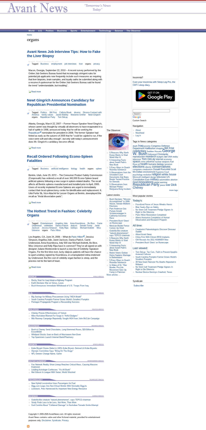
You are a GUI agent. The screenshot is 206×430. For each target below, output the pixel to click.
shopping (160, 148)
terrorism (168, 164)
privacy (96, 64)
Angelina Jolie (61, 223)
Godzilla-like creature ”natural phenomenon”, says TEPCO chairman (61, 400)
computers (137, 169)
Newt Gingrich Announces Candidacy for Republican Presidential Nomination (60, 102)
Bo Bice (91, 223)
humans (152, 164)
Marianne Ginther (78, 115)
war (168, 184)
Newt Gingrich (94, 115)
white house (169, 174)
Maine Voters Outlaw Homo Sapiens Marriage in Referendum (119, 255)
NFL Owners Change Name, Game (46, 354)
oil (139, 164)
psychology (138, 175)
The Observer (133, 30)
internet (159, 159)
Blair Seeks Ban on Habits (147, 207)
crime (143, 162)
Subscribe (139, 285)
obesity (148, 167)
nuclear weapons (162, 162)
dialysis (74, 225)
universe (150, 161)
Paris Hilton (56, 230)
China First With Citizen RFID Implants (153, 237)
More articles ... (113, 275)
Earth (147, 180)
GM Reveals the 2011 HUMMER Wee (152, 240)
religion (156, 174)
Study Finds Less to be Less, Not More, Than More (53, 402)
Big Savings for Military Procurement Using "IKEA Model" (56, 297)
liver (81, 64)
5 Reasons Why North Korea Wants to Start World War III (119, 154)
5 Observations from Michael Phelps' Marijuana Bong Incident (120, 186)
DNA (170, 157)
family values (47, 115)
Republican (34, 132)
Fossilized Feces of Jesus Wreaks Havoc (154, 204)
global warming (160, 182)
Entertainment (88, 30)
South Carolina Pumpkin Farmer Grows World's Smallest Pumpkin (60, 299)
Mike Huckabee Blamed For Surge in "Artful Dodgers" (54, 316)
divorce (77, 112)
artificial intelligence (59, 168)
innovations (146, 182)
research (151, 156)
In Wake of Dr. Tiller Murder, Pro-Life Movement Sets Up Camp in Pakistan (118, 268)
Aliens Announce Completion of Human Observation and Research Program (153, 218)
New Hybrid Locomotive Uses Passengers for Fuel (53, 383)
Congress (156, 146)
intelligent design (148, 177)
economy (168, 159)
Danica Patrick (61, 225)
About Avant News (144, 234)
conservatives (161, 166)
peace (162, 185)
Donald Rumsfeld (161, 169)
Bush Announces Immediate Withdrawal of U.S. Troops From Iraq (60, 286)
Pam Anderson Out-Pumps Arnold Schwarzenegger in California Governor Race (118, 213)
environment (149, 172)
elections (138, 166)
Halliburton (150, 148)
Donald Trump (86, 225)
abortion (174, 180)
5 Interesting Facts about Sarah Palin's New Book (117, 162)
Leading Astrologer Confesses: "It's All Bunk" (51, 370)
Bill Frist (53, 112)
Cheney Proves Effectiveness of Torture (48, 313)
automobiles (164, 180)
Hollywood (152, 154)
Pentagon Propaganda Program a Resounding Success (55, 302)
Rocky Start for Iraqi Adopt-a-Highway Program (51, 280)
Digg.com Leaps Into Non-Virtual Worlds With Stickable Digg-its (59, 386)
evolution (147, 175)
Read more (36, 91)
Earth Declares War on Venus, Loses (47, 283)
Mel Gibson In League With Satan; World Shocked (53, 372)
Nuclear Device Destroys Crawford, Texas (154, 272)
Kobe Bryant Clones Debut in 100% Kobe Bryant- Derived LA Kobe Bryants (64, 348)
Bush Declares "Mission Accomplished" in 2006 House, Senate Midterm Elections (119, 202)
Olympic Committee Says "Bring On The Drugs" (52, 351)
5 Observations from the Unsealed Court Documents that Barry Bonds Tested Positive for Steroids (120, 177)
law (166, 156)
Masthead (140, 133)
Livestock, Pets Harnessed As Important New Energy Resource (59, 389)
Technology (105, 30)
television (161, 177)
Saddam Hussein (154, 151)
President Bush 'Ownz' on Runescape (119, 222)
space (136, 161)
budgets (160, 157)
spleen (99, 168)
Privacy (65, 420)
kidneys (74, 228)
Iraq (140, 145)
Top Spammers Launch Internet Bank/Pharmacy (52, 337)
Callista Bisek (65, 112)
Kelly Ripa (63, 228)
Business (62, 30)
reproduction (139, 156)
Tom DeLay (63, 117)
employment (56, 64)
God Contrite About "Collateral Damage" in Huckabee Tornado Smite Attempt (64, 405)
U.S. (40, 30)
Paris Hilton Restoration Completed (151, 215)
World (32, 30)
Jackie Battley (62, 115)
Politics (50, 30)
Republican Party (47, 117)
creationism (148, 169)
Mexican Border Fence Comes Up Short (119, 227)
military (154, 179)
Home (29, 35)
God (135, 182)
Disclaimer (46, 420)
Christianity (162, 154)
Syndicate (56, 420)
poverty (147, 146)
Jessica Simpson (49, 228)
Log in (138, 135)
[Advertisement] (101, 21)
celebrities (48, 225)
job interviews (70, 64)
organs (88, 64)
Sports (73, 30)
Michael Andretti (87, 228)
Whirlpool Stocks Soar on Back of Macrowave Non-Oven (56, 334)
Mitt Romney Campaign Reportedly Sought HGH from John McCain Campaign (65, 318)
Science (119, 30)
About (138, 130)
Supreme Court (162, 172)
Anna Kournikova (77, 223)
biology (74, 168)
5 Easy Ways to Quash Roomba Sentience (119, 168)
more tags (173, 190)
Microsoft (137, 177)
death (135, 146)
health (82, 168)
